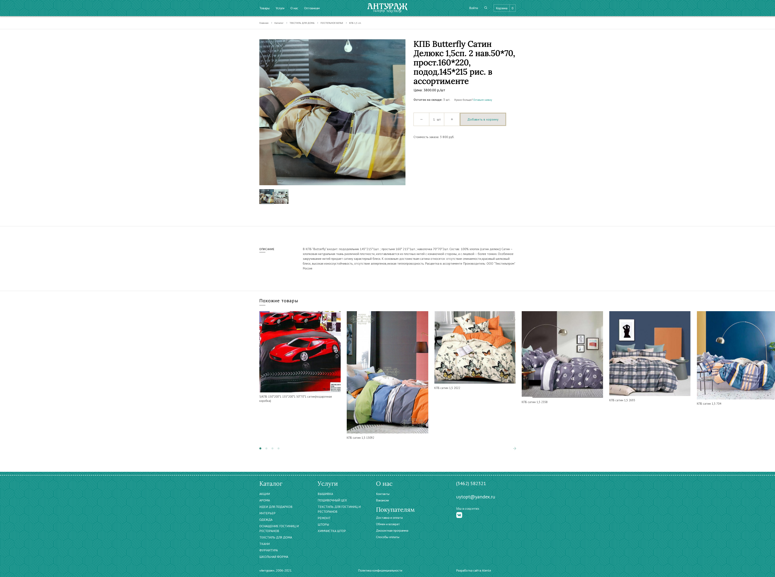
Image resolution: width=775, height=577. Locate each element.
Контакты (383, 494)
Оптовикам (312, 8)
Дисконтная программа (392, 530)
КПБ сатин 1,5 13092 (360, 438)
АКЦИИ (264, 494)
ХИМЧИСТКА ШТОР (332, 531)
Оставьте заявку (482, 100)
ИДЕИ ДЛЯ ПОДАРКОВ (275, 507)
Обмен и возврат (388, 524)
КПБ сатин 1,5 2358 (535, 402)
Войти (473, 8)
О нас (294, 8)
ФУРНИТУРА (268, 550)
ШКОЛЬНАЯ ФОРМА (273, 557)
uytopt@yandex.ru (475, 497)
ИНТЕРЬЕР (267, 513)
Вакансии (382, 500)
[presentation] (262, 112)
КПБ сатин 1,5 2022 (447, 388)
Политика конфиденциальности (380, 570)
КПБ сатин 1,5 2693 (622, 400)
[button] (260, 448)
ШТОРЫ (323, 524)
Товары (264, 8)
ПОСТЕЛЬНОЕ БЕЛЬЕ (331, 22)
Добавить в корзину (482, 119)
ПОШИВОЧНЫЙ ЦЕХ (332, 500)
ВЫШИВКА (325, 494)
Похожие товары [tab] (278, 300)
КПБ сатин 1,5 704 (709, 403)
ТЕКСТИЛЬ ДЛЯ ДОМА (302, 22)
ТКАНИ (264, 544)
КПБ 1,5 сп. (355, 22)
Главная (263, 22)
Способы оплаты (387, 537)
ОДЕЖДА (265, 520)
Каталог (279, 22)
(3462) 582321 (471, 483)
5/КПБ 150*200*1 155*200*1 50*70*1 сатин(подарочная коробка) (295, 399)
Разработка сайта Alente (473, 570)
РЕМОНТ (324, 518)
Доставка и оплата (389, 518)
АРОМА (264, 500)
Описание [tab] (266, 249)
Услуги (280, 8)
